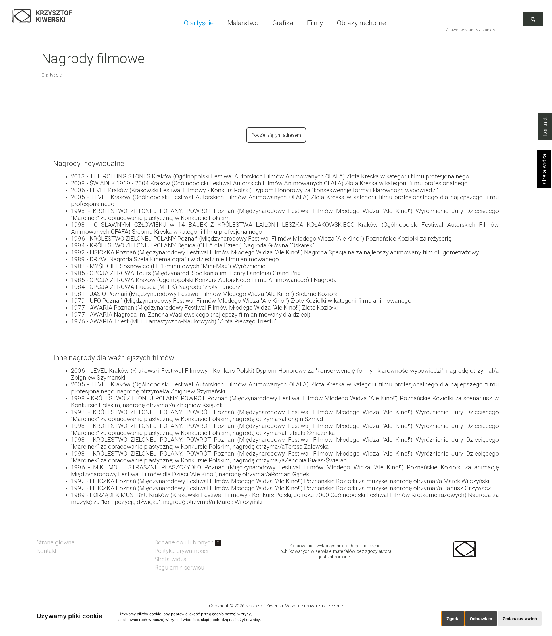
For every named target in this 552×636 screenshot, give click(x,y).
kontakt (545, 126)
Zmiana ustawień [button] (520, 618)
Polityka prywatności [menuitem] (181, 550)
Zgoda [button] (452, 618)
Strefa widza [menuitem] (170, 559)
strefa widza (544, 169)
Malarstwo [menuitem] (242, 23)
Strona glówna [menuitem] (56, 542)
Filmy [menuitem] (315, 23)
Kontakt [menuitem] (47, 550)
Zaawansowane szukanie (469, 30)
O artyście (51, 75)
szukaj (533, 19)
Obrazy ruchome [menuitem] (361, 23)
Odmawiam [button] (481, 618)
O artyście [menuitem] (199, 23)
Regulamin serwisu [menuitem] (179, 567)
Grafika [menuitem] (282, 23)
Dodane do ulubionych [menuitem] (186, 542)
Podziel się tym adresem (276, 135)
